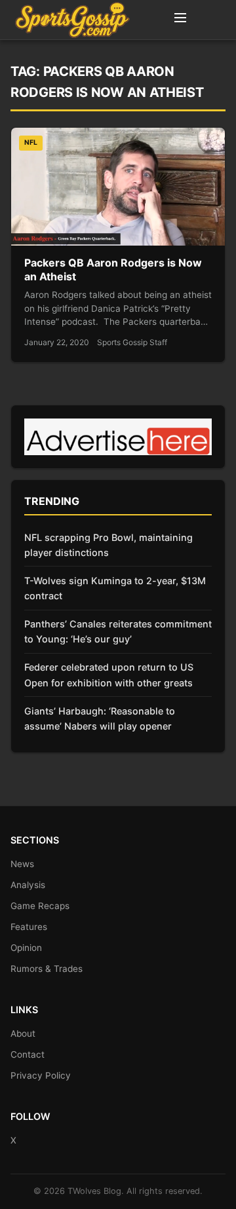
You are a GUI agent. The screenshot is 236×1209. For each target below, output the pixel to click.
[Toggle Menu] (180, 19)
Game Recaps (39, 906)
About (22, 1033)
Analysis (27, 885)
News (22, 864)
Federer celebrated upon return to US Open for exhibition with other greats (108, 674)
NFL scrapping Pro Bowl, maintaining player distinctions (108, 545)
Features (28, 926)
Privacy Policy (40, 1075)
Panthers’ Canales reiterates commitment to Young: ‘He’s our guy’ (118, 631)
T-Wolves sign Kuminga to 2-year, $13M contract (115, 588)
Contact (27, 1054)
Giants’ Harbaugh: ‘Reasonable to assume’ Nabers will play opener (99, 718)
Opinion (26, 947)
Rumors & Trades (46, 968)
